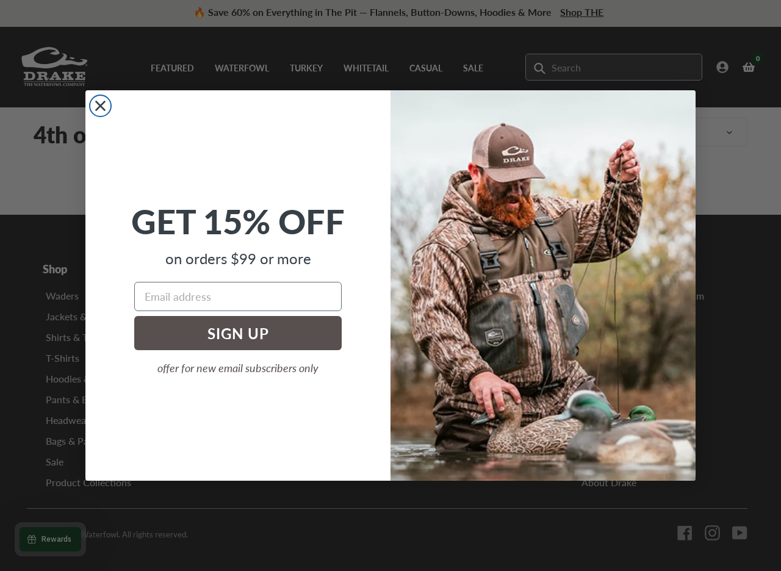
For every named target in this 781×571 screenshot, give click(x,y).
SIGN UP (238, 333)
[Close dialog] (100, 106)
